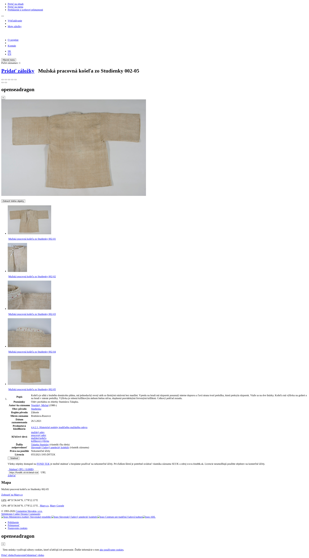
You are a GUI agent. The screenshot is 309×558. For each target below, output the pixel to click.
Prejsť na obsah (15, 4)
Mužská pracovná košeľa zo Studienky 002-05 (32, 389)
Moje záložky (15, 26)
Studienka (36, 408)
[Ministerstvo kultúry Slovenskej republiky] (26, 517)
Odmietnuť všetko (35, 555)
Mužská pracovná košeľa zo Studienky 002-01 (32, 239)
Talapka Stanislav (40, 444)
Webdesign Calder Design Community (21, 514)
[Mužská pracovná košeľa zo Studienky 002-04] (29, 346)
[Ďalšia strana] (6, 82)
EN (9, 54)
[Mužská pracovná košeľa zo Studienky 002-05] (73, 195)
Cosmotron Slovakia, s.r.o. (29, 511)
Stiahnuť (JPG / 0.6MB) (21, 469)
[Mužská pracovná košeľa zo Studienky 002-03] (29, 308)
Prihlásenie (13, 522)
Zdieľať (12, 475)
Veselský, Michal (39, 405)
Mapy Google (57, 505)
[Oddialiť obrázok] (6, 79)
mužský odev (38, 432)
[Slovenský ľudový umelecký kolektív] (74, 517)
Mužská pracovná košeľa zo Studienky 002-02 (32, 276)
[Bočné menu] (2, 16)
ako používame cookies (111, 549)
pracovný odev (38, 435)
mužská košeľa (38, 438)
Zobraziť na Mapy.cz (12, 494)
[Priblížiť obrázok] (2, 79)
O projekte (13, 40)
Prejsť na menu (15, 6)
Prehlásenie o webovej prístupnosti (25, 9)
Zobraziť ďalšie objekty (13, 201)
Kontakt (12, 45)
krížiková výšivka (40, 441)
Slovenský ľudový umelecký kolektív (50, 447)
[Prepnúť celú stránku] (12, 79)
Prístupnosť (13, 525)
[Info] (15, 79)
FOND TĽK (43, 463)
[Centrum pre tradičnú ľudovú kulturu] (120, 517)
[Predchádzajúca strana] (2, 82)
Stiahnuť (13, 458)
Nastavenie (20, 555)
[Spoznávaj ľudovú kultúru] (21, 34)
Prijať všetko (7, 555)
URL (43, 472)
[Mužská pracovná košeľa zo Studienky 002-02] (17, 271)
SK (9, 51)
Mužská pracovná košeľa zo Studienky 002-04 (32, 351)
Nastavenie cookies (17, 528)
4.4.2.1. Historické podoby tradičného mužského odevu (59, 427)
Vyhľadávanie (15, 20)
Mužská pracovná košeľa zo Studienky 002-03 (32, 314)
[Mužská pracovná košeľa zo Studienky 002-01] (29, 233)
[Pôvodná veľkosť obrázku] (9, 79)
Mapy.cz (44, 505)
